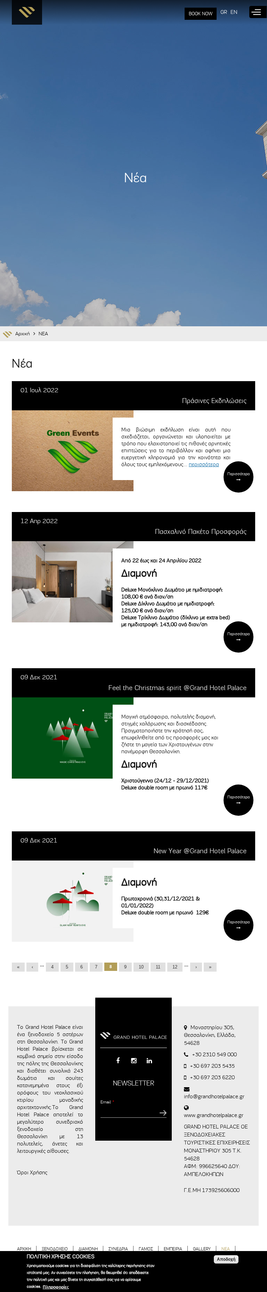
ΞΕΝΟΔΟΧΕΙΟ (55, 1248)
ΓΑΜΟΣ (146, 1248)
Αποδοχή (226, 1259)
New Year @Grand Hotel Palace (200, 851)
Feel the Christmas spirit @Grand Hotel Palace (177, 688)
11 (158, 967)
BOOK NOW (200, 14)
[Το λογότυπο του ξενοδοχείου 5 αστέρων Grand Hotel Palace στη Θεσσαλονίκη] (27, 14)
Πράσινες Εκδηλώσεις (214, 401)
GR (223, 12)
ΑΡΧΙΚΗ (24, 1248)
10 (141, 967)
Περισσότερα (238, 473)
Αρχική (22, 334)
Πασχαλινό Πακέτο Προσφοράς (200, 532)
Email (107, 1102)
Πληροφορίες (56, 1287)
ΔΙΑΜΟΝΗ (88, 1248)
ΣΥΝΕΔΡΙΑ (118, 1248)
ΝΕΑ (43, 334)
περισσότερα (204, 464)
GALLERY (202, 1248)
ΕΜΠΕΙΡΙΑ (173, 1248)
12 (174, 967)
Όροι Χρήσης (32, 1172)
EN (233, 12)
